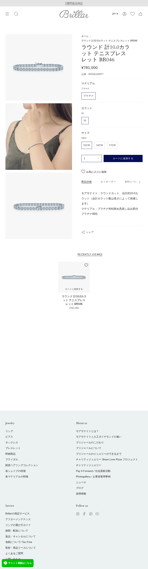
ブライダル (11, 459)
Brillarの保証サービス (17, 513)
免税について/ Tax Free (18, 542)
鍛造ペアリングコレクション (21, 465)
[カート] (140, 14)
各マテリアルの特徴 (16, 476)
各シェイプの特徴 (15, 470)
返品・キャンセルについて (20, 536)
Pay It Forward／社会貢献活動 (93, 470)
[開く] (7, 14)
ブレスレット (13, 448)
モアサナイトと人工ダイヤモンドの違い (98, 436)
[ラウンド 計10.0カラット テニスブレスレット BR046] (74, 277)
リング (9, 431)
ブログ (80, 487)
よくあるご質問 (14, 553)
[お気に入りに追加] (86, 265)
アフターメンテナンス (18, 519)
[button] (16, 14)
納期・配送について (16, 530)
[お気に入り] (132, 14)
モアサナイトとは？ (87, 431)
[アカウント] (124, 14)
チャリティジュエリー (88, 465)
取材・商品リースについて (20, 547)
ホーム (84, 36)
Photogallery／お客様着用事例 (93, 476)
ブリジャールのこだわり (90, 442)
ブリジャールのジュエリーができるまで (98, 453)
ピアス (9, 436)
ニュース (81, 482)
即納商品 (10, 453)
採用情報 (81, 493)
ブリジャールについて (88, 448)
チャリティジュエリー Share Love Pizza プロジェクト (107, 459)
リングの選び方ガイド (18, 525)
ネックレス (11, 442)
